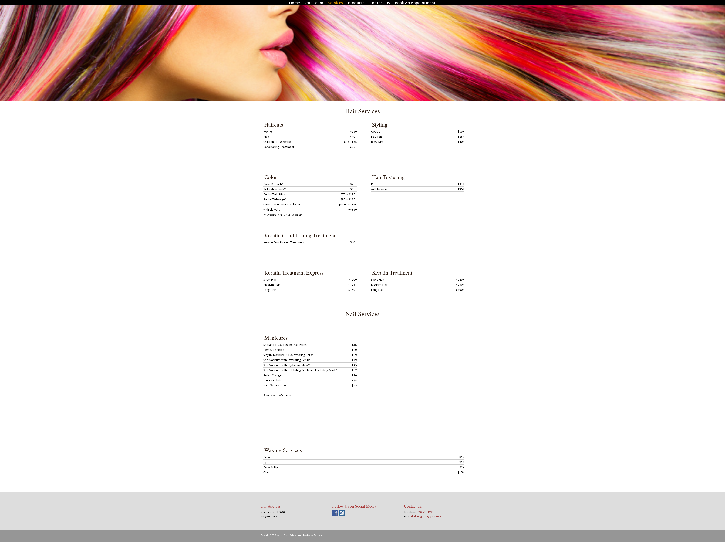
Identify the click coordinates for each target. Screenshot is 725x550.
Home (294, 3)
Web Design (304, 535)
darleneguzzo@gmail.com (426, 516)
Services (335, 3)
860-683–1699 (425, 512)
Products (356, 3)
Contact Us (379, 3)
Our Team (314, 3)
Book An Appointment (415, 3)
